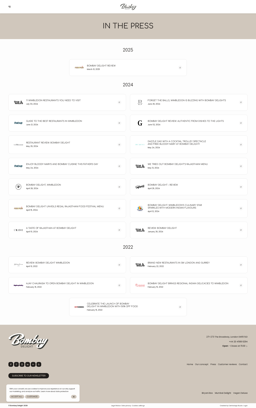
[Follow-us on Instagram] (22, 364)
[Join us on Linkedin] (27, 364)
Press (213, 364)
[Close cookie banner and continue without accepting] (74, 397)
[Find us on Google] (16, 364)
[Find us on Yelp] (38, 364)
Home (190, 364)
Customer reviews (227, 364)
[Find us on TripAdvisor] (33, 364)
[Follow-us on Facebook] (10, 364)
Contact (243, 364)
